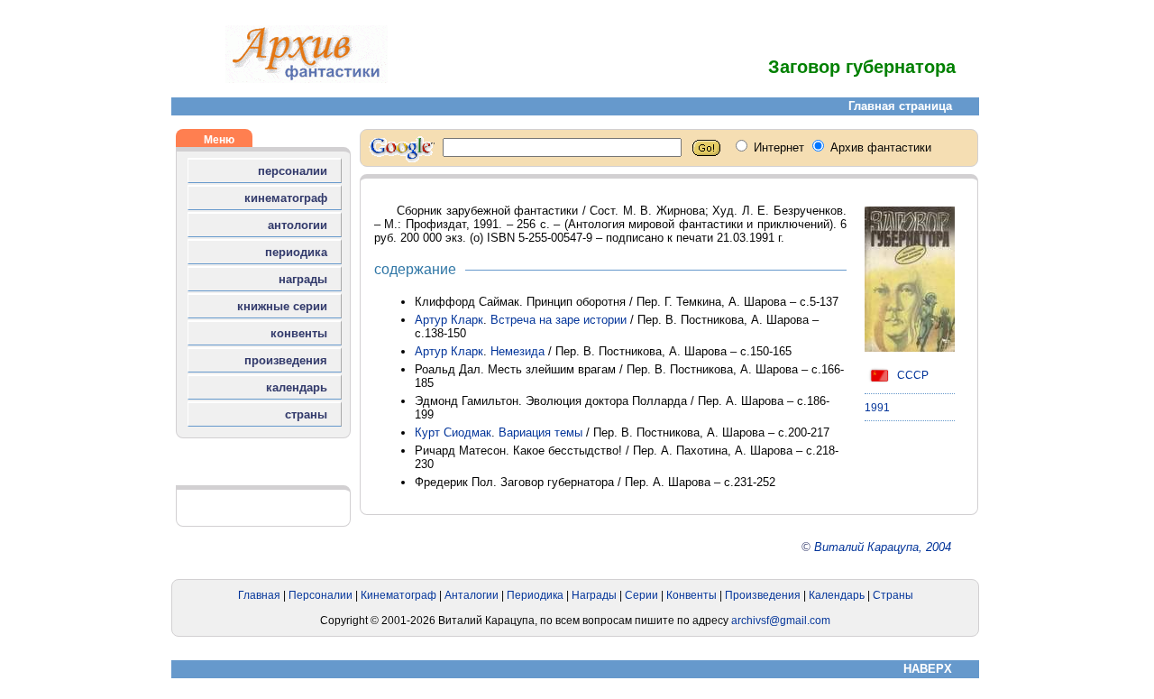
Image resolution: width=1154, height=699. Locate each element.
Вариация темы (540, 432)
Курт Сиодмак (453, 432)
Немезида (517, 351)
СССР (911, 375)
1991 (877, 407)
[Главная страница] (306, 79)
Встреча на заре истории (558, 320)
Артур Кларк (449, 320)
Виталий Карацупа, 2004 (882, 547)
